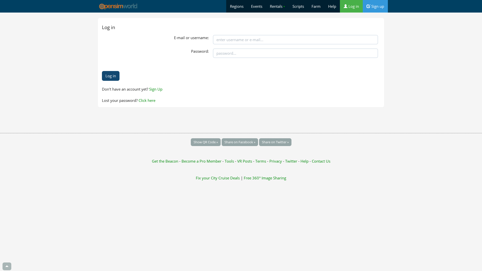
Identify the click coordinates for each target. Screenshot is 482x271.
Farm (316, 6)
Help (332, 6)
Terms (261, 161)
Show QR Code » (206, 142)
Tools (230, 161)
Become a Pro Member (202, 161)
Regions (237, 6)
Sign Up (155, 89)
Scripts (298, 6)
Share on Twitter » (275, 142)
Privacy (275, 161)
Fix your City (206, 177)
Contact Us (321, 161)
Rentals (277, 6)
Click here (147, 100)
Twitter (291, 161)
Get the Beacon (165, 161)
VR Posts (245, 161)
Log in (353, 6)
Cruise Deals (229, 177)
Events (256, 6)
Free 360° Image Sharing (265, 177)
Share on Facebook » (239, 142)
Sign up (377, 6)
